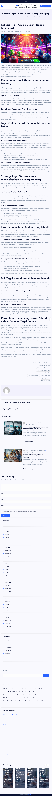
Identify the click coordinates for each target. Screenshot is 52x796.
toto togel (5, 744)
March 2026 (7, 540)
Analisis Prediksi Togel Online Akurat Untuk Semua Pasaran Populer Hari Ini (19, 691)
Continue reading (28, 441)
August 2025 (7, 563)
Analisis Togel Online (36, 362)
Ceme (6, 644)
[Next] (48, 765)
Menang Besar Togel (45, 365)
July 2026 (7, 528)
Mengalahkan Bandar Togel (44, 367)
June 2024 (7, 607)
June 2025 (7, 569)
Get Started (47, 5)
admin (5, 31)
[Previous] (46, 765)
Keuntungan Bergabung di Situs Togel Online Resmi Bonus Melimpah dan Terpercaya (21, 694)
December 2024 (8, 588)
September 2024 (8, 598)
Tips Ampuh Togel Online (44, 378)
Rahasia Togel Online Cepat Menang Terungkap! (28, 17)
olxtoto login (5, 754)
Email (2, 499)
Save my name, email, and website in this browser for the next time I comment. (19, 511)
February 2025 (8, 582)
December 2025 (8, 550)
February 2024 (8, 620)
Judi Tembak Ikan (8, 647)
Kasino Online (8, 650)
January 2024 (7, 623)
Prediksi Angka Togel (33, 375)
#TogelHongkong (41, 423)
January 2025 (7, 585)
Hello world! (17, 714)
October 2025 (8, 556)
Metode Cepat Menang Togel (43, 370)
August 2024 (7, 601)
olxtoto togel (5, 734)
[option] (8, 778)
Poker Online (7, 653)
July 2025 (7, 566)
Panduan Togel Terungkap (44, 372)
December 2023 (8, 626)
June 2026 (7, 531)
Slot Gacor (7, 656)
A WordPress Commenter (8, 714)
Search (5, 670)
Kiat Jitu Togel (47, 362)
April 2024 (7, 614)
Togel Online (10, 31)
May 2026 (7, 534)
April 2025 (7, 575)
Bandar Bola (7, 640)
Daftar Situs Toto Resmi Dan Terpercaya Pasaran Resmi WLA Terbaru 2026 (19, 697)
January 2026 (7, 547)
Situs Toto (5, 724)
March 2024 (7, 617)
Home (13, 17)
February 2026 (8, 544)
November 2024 (8, 591)
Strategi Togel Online (45, 375)
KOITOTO (30, 794)
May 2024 (7, 610)
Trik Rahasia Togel (46, 380)
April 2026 (7, 537)
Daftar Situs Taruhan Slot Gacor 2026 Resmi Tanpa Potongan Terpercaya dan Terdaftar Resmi (23, 688)
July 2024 (7, 604)
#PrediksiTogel (33, 423)
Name (2, 493)
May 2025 (7, 572)
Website (2, 505)
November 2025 (8, 553)
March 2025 (7, 579)
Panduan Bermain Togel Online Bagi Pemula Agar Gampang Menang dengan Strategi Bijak (23, 700)
